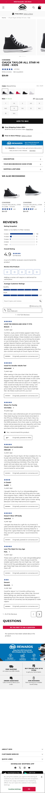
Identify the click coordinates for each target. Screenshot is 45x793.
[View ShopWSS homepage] (22, 7)
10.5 (5, 108)
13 (5, 113)
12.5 (39, 108)
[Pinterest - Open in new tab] (20, 768)
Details (17, 671)
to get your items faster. (33, 672)
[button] (22, 14)
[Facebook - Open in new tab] (15, 768)
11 (14, 108)
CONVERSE (6, 60)
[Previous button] (6, 2)
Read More (29, 129)
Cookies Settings (14, 789)
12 (31, 108)
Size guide (39, 99)
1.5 (14, 103)
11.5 (22, 108)
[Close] (41, 777)
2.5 (31, 103)
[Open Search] (34, 7)
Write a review (7, 72)
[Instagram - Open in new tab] (25, 768)
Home (4, 17)
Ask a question (18, 72)
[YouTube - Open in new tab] (29, 768)
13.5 (14, 113)
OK (29, 789)
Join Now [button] (32, 150)
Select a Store (26, 136)
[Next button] (39, 2)
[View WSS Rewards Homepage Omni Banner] (22, 652)
